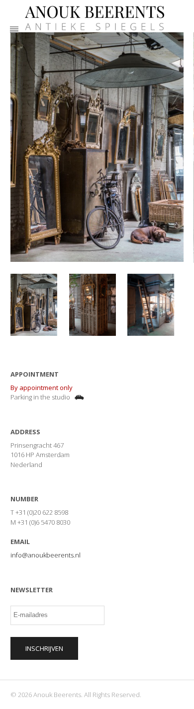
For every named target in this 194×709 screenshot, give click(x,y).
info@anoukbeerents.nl (45, 555)
